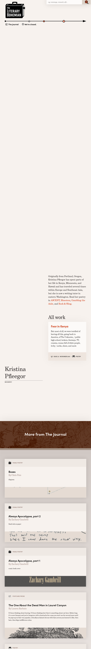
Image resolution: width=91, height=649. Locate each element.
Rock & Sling (65, 303)
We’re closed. (31, 24)
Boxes (12, 472)
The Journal (13, 24)
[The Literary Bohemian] (16, 18)
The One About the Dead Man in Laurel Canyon (37, 605)
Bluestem (65, 300)
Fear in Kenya (59, 326)
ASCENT (55, 300)
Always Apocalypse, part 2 (25, 516)
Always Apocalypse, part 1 (24, 560)
